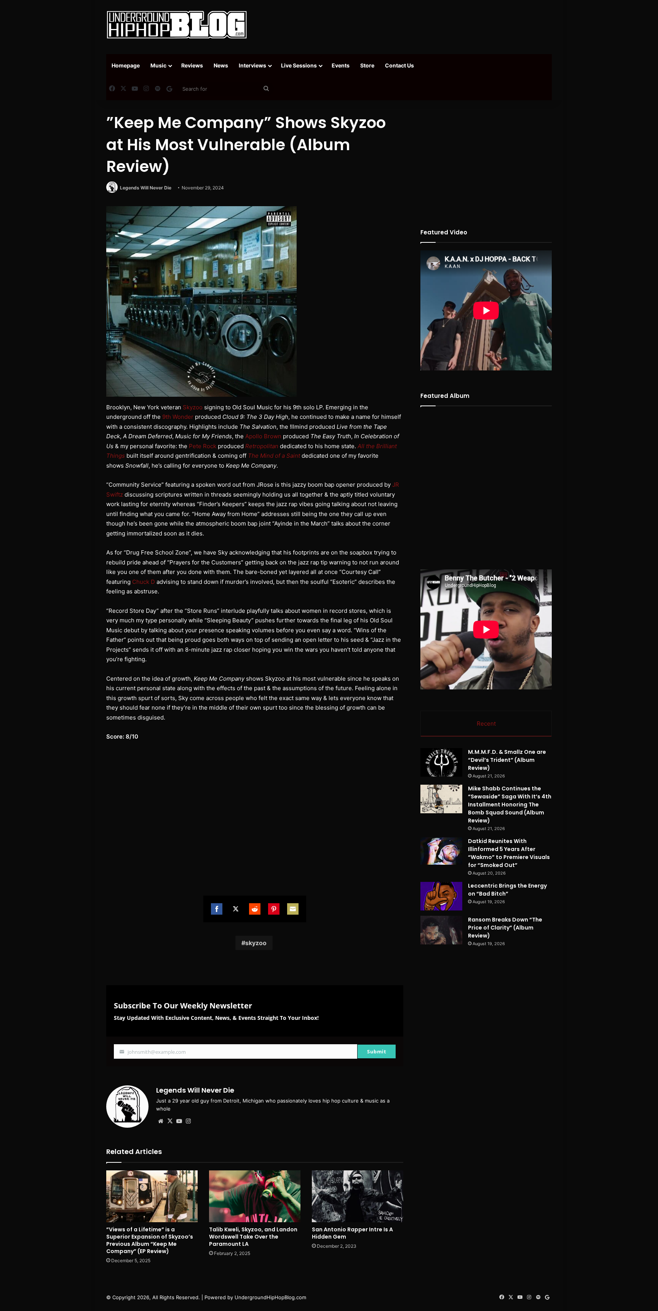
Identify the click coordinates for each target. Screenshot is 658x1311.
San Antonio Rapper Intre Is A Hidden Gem (352, 1233)
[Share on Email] (293, 909)
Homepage (126, 65)
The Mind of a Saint (274, 455)
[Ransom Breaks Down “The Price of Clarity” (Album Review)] (441, 930)
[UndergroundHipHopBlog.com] (176, 25)
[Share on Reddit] (254, 909)
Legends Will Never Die (145, 188)
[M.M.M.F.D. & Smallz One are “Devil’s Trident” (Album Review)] (441, 762)
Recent (486, 723)
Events (341, 65)
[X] (169, 1121)
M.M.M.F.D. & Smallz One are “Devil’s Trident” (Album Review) (507, 760)
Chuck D (143, 581)
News (221, 65)
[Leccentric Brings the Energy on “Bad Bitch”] (441, 896)
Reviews (192, 65)
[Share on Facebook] (216, 909)
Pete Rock (202, 446)
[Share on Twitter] (235, 909)
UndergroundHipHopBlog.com (270, 1297)
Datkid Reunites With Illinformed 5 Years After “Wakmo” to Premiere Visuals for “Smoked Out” (509, 853)
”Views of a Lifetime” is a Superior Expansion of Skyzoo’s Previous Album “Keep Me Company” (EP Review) (149, 1240)
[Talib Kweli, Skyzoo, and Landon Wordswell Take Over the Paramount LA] (254, 1196)
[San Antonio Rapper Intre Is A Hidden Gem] (357, 1196)
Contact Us (399, 65)
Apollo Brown (263, 436)
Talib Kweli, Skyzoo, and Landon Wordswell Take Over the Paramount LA (253, 1237)
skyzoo (256, 943)
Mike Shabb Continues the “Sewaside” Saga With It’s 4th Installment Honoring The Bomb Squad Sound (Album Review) (509, 804)
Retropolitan (261, 446)
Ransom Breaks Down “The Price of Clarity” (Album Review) (505, 927)
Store (367, 65)
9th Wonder (177, 416)
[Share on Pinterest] (273, 909)
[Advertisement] (405, 25)
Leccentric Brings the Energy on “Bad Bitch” (507, 890)
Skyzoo (193, 407)
